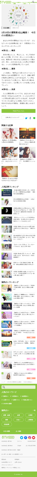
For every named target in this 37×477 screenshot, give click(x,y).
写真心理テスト (28, 400)
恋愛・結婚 (6, 415)
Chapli (19, 445)
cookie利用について (7, 462)
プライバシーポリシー (7, 465)
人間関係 (30, 419)
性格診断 (6, 424)
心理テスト (6, 400)
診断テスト (16, 400)
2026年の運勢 (7, 403)
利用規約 (17, 459)
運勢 (6, 419)
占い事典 (18, 431)
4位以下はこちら (18, 111)
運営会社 (4, 459)
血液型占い (25, 396)
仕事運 (30, 415)
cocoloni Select (31, 441)
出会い (18, 419)
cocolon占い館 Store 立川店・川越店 (11, 450)
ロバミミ (19, 441)
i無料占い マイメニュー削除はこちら (11, 467)
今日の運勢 (6, 28)
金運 (18, 415)
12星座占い (15, 396)
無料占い (6, 396)
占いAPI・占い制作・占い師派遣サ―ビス (12, 454)
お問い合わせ (18, 462)
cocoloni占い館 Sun (7, 441)
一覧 (34, 410)
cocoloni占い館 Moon (7, 445)
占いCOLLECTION (30, 445)
